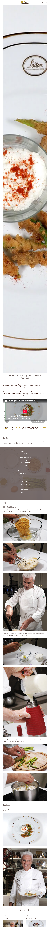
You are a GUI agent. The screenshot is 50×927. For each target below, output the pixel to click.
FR (46, 2)
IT (42, 2)
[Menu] (4, 2)
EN (44, 2)
